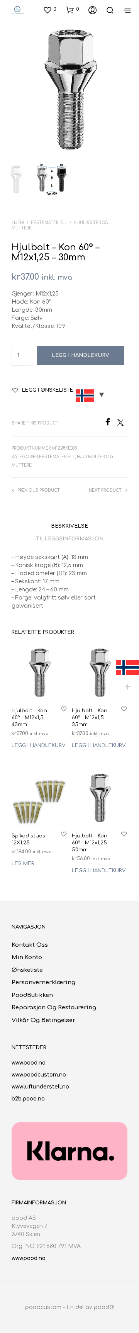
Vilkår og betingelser (43, 1020)
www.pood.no (29, 1063)
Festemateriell (49, 223)
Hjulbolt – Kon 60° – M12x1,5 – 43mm (29, 717)
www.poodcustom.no (39, 1075)
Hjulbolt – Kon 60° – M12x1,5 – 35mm (89, 717)
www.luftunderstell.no (40, 1087)
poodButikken (32, 995)
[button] (49, 10)
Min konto (27, 957)
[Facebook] (110, 423)
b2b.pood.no (28, 1099)
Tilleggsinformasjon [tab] (69, 539)
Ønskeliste (27, 970)
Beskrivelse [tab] (69, 526)
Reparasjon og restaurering (54, 1007)
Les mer (23, 864)
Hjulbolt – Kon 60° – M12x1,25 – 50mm (91, 842)
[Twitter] (122, 423)
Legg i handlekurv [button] (38, 745)
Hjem (18, 223)
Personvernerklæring (43, 982)
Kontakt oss (30, 945)
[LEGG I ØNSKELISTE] (63, 708)
